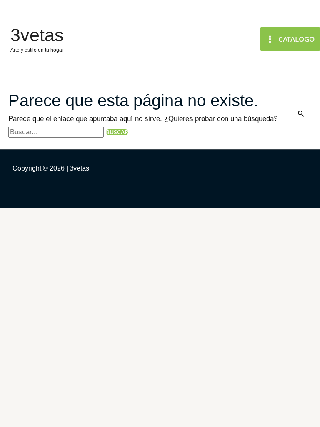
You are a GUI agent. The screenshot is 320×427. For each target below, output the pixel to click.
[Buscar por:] (57, 132)
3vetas (37, 35)
